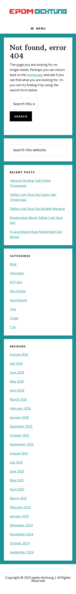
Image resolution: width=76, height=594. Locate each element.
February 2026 (20, 408)
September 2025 (22, 444)
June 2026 (17, 372)
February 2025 (20, 507)
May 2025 (17, 480)
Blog (13, 264)
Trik (13, 327)
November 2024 (21, 534)
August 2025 (19, 453)
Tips (13, 309)
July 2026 (16, 363)
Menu (41, 28)
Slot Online (18, 291)
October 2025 (19, 435)
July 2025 (16, 462)
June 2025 (17, 471)
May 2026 (17, 381)
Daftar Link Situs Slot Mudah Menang (37, 209)
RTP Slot (16, 282)
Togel (14, 318)
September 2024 (22, 552)
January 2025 (19, 516)
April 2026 (17, 390)
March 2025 (18, 498)
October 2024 (19, 543)
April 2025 (17, 489)
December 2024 (21, 525)
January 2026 (19, 417)
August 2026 (19, 354)
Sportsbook (18, 300)
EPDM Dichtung (38, 12)
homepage (35, 75)
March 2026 (18, 399)
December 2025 (21, 426)
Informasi (17, 273)
